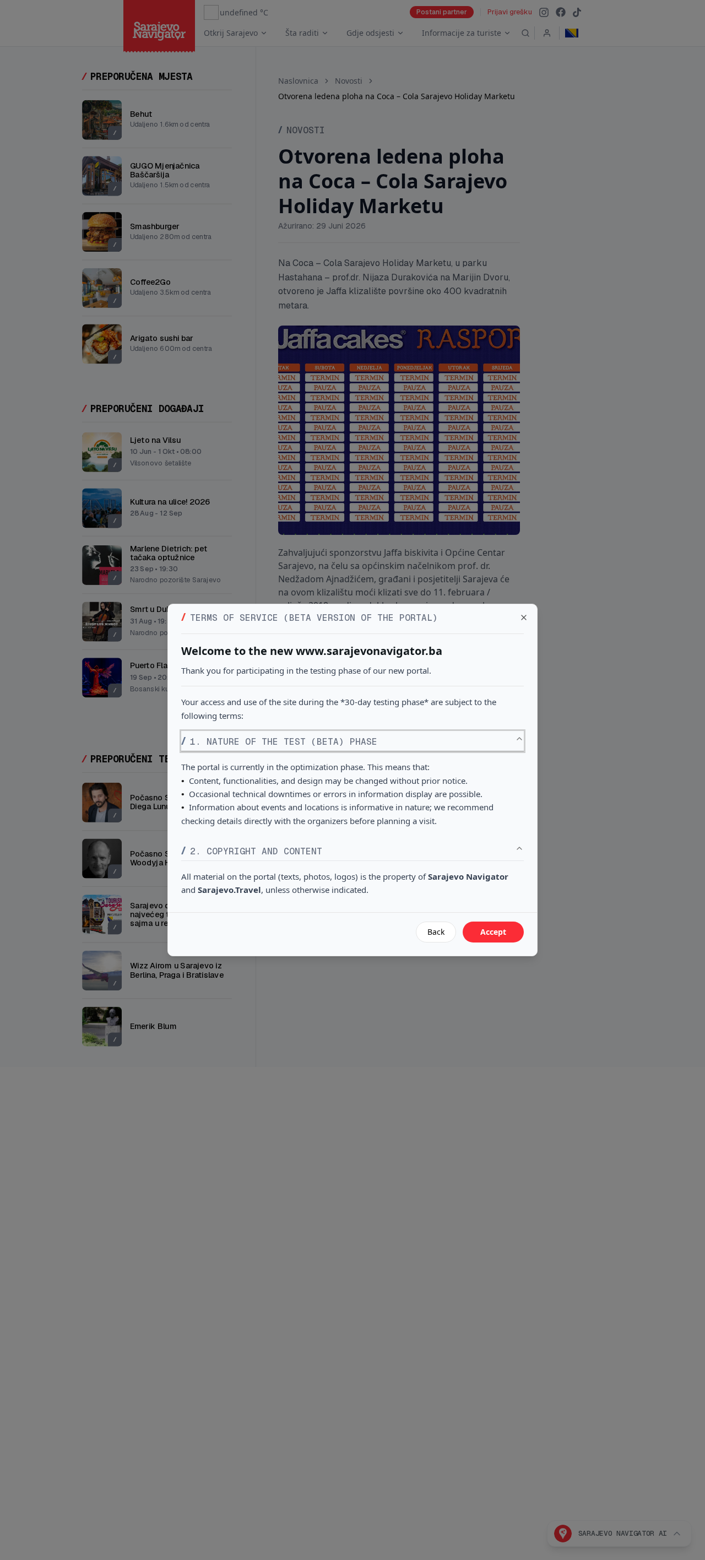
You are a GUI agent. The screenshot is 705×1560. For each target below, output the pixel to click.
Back (435, 932)
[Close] (523, 617)
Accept (493, 932)
